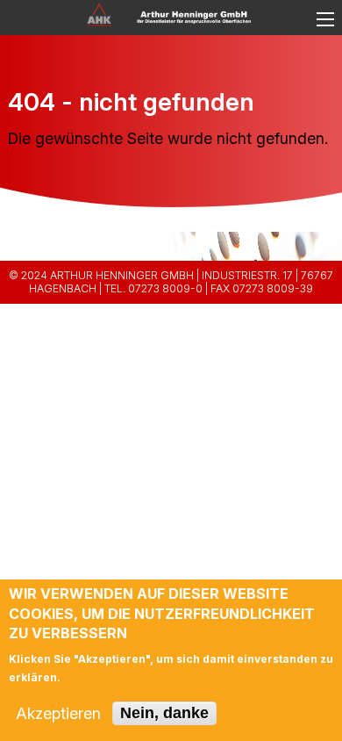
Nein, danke (164, 713)
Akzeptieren (58, 714)
